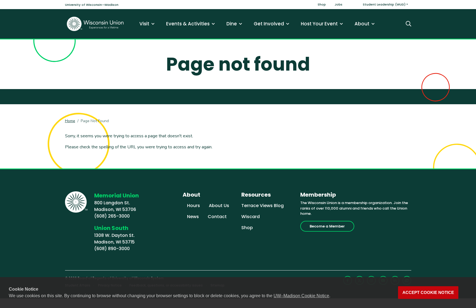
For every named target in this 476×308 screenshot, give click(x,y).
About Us (219, 205)
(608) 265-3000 (112, 216)
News (193, 216)
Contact (217, 216)
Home (70, 121)
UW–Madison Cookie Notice (301, 295)
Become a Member (327, 226)
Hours (193, 205)
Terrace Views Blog (262, 205)
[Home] (95, 23)
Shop (322, 4)
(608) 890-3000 (112, 248)
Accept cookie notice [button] (428, 292)
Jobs (338, 4)
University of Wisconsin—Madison (91, 4)
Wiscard (250, 216)
